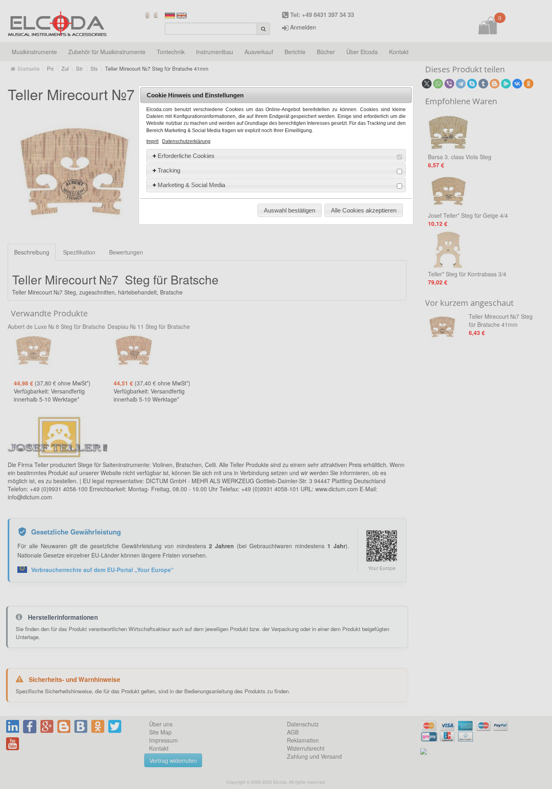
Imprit (152, 141)
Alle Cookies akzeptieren (363, 210)
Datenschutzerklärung (186, 141)
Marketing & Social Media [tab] (191, 184)
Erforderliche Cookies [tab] (186, 155)
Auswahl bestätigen (289, 210)
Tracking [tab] (169, 170)
